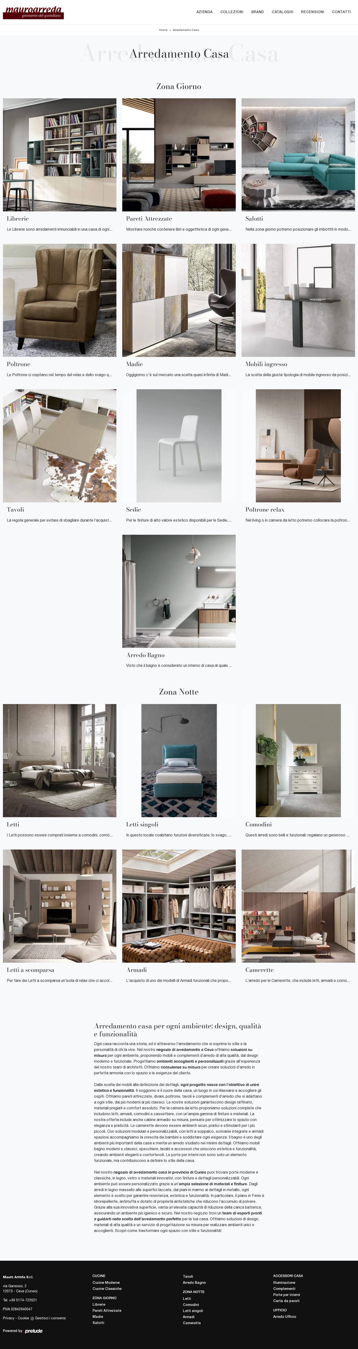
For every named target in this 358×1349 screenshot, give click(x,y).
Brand (257, 12)
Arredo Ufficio (284, 1317)
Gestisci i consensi (50, 1318)
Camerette (192, 1323)
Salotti (98, 1323)
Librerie (99, 1304)
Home (163, 30)
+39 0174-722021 (23, 1300)
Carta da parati (286, 1301)
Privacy (8, 1318)
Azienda (205, 12)
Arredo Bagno (194, 1283)
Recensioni (312, 12)
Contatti (341, 12)
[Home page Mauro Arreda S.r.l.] (50, 12)
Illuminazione (284, 1283)
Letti (187, 1299)
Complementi (284, 1289)
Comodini (191, 1305)
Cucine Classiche (107, 1289)
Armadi (189, 1317)
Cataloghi (282, 12)
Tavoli (188, 1276)
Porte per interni (286, 1295)
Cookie (23, 1318)
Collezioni (232, 12)
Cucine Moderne (106, 1283)
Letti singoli (193, 1311)
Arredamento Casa (186, 30)
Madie (98, 1317)
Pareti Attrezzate (107, 1311)
